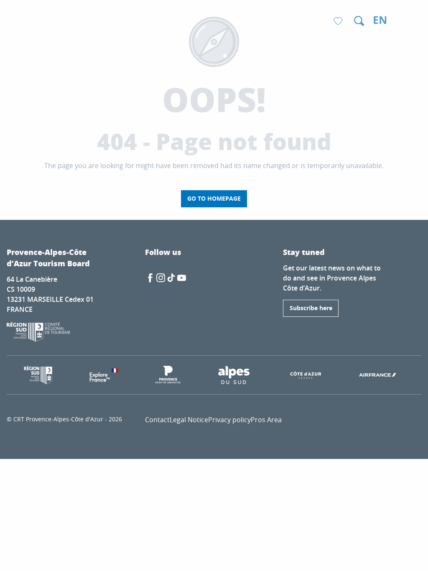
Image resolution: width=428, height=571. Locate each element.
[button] (359, 21)
